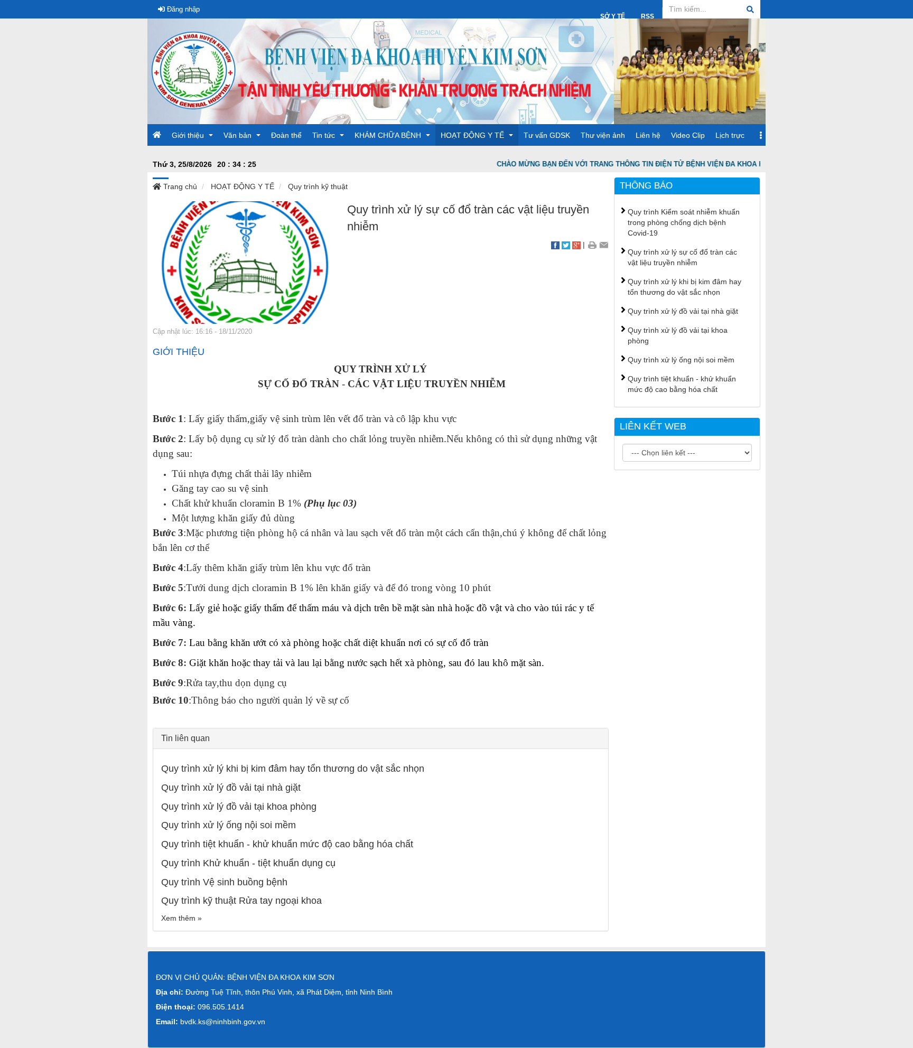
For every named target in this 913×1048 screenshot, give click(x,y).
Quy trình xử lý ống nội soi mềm (228, 825)
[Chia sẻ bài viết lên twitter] (566, 244)
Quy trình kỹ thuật (318, 186)
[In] (592, 244)
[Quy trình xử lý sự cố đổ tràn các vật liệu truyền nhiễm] (245, 262)
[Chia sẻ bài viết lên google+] (576, 244)
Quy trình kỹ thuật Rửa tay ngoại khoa (241, 900)
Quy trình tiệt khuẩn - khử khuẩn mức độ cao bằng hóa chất (287, 844)
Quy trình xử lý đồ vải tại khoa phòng (238, 806)
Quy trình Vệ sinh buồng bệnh (224, 882)
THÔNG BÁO (646, 186)
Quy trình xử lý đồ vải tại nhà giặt (231, 787)
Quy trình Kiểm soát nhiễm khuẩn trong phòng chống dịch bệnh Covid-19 (684, 222)
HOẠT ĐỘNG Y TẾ (242, 186)
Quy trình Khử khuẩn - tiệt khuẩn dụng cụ (248, 863)
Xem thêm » (181, 918)
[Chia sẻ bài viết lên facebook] (555, 244)
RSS (647, 16)
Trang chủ (179, 186)
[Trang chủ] (380, 71)
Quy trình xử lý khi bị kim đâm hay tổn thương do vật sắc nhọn (292, 768)
